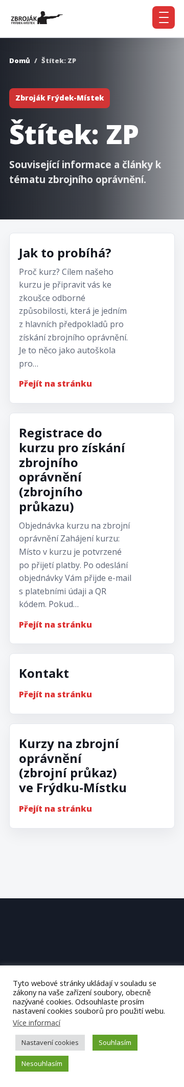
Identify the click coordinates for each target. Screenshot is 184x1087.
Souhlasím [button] (115, 1042)
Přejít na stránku (55, 383)
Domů (19, 60)
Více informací (36, 1022)
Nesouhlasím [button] (41, 1063)
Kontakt (44, 673)
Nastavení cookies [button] (50, 1042)
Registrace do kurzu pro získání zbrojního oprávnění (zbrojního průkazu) (72, 469)
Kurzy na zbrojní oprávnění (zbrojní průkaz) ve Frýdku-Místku (73, 765)
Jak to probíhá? (65, 252)
